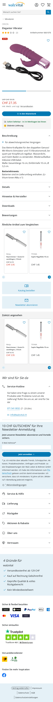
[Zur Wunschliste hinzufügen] (48, 40)
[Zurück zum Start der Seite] (50, 684)
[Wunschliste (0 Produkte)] (43, 5)
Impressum (37, 688)
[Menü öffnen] (4, 4)
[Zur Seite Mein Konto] (36, 5)
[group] (26, 62)
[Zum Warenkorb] (49, 5)
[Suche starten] (48, 12)
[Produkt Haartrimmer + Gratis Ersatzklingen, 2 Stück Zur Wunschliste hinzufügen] (24, 232)
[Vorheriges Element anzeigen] (3, 277)
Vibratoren (9, 19)
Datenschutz (23, 693)
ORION (5, 24)
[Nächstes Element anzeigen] (49, 277)
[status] (23, 12)
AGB (33, 693)
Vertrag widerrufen (20, 688)
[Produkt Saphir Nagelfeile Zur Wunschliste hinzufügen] (49, 232)
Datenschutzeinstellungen (26, 697)
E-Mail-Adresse (8, 443)
